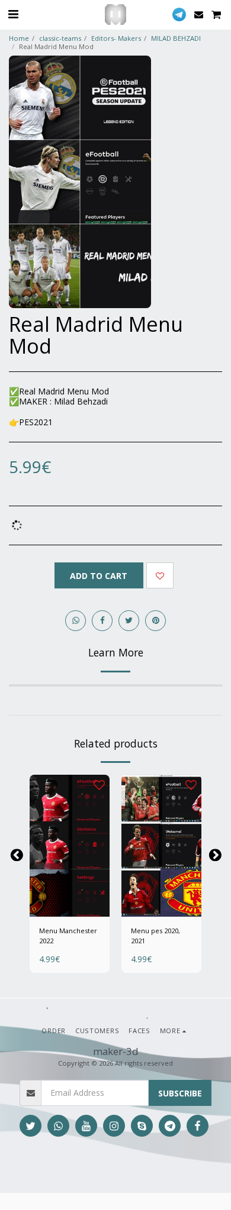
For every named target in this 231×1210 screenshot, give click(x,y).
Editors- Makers (116, 38)
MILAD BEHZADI (176, 38)
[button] (13, 14)
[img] (70, 846)
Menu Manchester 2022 (68, 935)
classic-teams (60, 38)
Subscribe (180, 1093)
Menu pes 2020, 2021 (155, 935)
